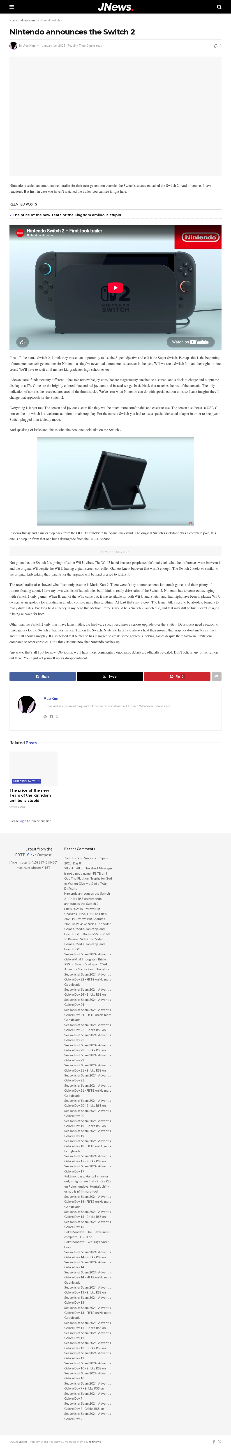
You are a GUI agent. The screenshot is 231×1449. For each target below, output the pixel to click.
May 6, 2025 (18, 806)
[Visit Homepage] (115, 7)
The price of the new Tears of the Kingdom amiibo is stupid (67, 215)
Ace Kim (29, 45)
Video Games (28, 20)
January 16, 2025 (53, 45)
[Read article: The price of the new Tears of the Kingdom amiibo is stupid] (33, 769)
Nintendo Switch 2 (51, 20)
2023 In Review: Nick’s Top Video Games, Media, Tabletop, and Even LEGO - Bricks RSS (87, 929)
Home (13, 20)
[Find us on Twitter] (220, 1441)
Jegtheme (95, 1441)
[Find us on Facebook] (214, 1441)
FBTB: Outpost (33, 854)
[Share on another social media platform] (217, 676)
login (23, 821)
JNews (23, 1441)
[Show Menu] (11, 7)
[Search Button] (219, 7)
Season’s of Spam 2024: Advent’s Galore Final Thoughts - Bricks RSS (87, 959)
